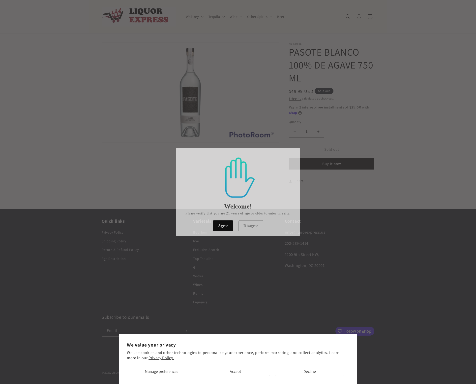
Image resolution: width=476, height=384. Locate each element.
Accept (235, 371)
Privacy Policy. (161, 357)
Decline (309, 371)
